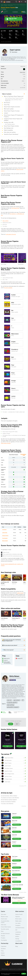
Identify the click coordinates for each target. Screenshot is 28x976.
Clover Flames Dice (16, 870)
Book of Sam (14, 820)
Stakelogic (3, 584)
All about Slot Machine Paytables (8, 801)
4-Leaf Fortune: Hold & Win (17, 884)
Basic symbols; (6, 220)
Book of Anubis (5, 540)
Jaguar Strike (4, 532)
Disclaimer (3, 948)
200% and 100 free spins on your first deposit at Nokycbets (18, 898)
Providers (3, 938)
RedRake (3, 619)
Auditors (17, 936)
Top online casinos (5, 929)
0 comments (15, 11)
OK (23, 973)
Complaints (17, 925)
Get (19, 903)
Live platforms (18, 941)
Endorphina (14, 857)
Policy (2, 950)
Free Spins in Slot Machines (7, 803)
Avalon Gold (14, 834)
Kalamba (14, 619)
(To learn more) (6, 974)
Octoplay (13, 886)
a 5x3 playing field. (15, 208)
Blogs (16, 946)
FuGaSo (24, 619)
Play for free (17, 817)
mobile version (20, 593)
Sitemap (17, 938)
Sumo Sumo (14, 827)
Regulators (17, 934)
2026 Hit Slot (14, 877)
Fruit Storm (4, 529)
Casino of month (18, 914)
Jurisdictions (18, 932)
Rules (2, 931)
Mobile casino (18, 921)
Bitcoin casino (18, 918)
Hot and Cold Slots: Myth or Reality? (9, 795)
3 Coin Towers (15, 856)
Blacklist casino (4, 916)
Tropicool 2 (14, 813)
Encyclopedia (4, 940)
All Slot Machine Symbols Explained (9, 799)
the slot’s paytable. (8, 287)
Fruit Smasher (4, 538)
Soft (16, 929)
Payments (17, 916)
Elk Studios (14, 814)
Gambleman (14, 863)
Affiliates (3, 955)
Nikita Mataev (14, 52)
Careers (2, 953)
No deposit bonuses (5, 933)
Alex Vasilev (10, 712)
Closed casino (4, 918)
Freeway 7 (14, 841)
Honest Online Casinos (6, 927)
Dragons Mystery (5, 535)
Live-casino (17, 923)
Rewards (3, 935)
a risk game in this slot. (11, 234)
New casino (3, 914)
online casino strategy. (6, 443)
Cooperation (3, 946)
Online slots (3, 924)
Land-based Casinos (19, 927)
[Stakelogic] (24, 69)
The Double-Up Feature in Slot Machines (10, 797)
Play (7, 746)
